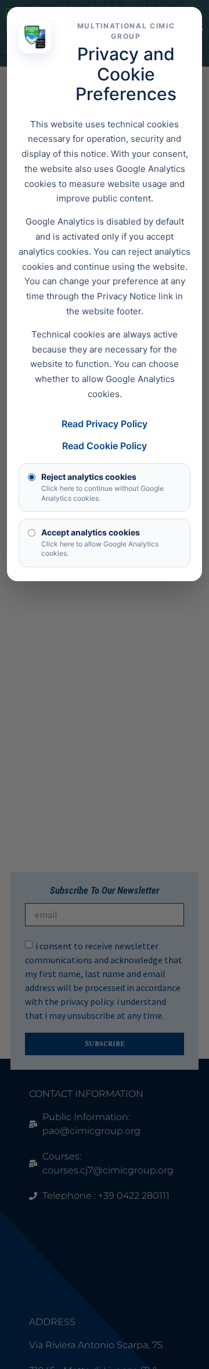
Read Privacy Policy (104, 424)
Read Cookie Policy (104, 446)
